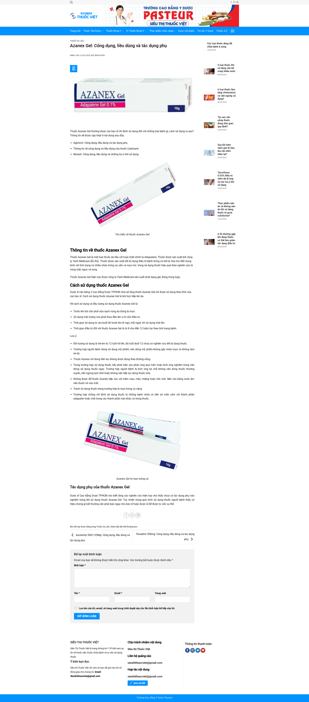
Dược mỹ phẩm (186, 31)
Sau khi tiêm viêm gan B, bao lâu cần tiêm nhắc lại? (226, 149)
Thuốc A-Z (221, 31)
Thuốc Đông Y (113, 31)
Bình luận (80, 565)
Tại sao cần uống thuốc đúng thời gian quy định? (225, 122)
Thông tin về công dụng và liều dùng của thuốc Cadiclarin (106, 148)
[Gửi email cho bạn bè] (132, 515)
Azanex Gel (116, 250)
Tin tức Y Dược (205, 31)
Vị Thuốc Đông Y (135, 31)
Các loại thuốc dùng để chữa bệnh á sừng (219, 45)
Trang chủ (75, 31)
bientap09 (100, 55)
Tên (77, 593)
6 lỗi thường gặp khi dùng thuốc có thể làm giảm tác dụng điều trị (226, 239)
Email (118, 593)
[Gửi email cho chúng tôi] (234, 2)
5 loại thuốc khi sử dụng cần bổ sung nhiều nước (226, 68)
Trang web (160, 593)
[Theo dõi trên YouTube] (203, 650)
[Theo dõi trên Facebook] (231, 2)
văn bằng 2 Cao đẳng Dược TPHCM (99, 292)
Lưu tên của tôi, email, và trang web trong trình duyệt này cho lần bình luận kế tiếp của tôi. (127, 608)
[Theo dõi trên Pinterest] (237, 2)
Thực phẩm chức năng (161, 31)
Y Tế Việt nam (114, 648)
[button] (71, 2)
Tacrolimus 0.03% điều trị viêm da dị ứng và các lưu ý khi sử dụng (226, 178)
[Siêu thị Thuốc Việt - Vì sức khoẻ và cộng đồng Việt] (84, 15)
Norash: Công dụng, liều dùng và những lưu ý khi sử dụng (106, 154)
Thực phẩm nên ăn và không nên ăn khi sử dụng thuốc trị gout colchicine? (226, 209)
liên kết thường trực (128, 526)
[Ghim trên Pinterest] (138, 515)
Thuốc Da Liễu (77, 41)
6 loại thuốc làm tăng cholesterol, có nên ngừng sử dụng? (227, 94)
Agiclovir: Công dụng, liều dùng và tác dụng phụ (100, 142)
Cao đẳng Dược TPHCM (94, 495)
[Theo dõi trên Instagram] (192, 650)
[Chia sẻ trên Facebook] (126, 515)
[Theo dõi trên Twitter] (197, 650)
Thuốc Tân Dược (92, 31)
